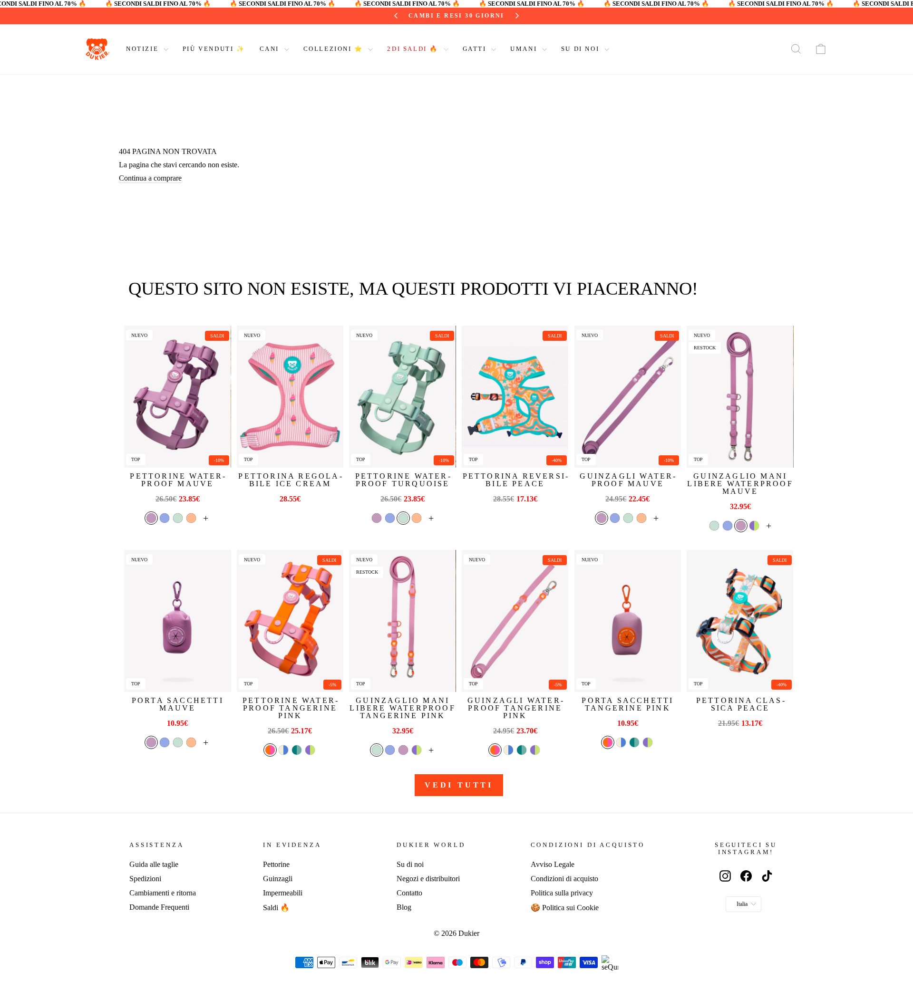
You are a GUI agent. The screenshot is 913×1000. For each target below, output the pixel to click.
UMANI (525, 48)
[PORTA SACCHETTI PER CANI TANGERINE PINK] (627, 621)
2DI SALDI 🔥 (414, 48)
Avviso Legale (552, 864)
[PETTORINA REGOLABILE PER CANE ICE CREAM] (290, 397)
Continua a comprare (150, 178)
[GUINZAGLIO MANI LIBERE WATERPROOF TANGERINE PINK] (402, 621)
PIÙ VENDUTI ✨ (214, 48)
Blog (404, 907)
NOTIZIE (143, 48)
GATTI (476, 48)
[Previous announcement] (396, 15)
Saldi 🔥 (276, 908)
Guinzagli (277, 879)
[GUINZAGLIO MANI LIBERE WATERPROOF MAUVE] (740, 397)
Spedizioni (145, 879)
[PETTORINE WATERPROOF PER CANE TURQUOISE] (402, 397)
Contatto (409, 893)
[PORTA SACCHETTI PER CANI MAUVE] (177, 621)
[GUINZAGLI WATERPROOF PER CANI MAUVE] (627, 397)
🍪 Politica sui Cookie (565, 908)
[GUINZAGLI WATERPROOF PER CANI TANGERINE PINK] (515, 621)
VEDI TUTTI (459, 785)
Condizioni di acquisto (564, 879)
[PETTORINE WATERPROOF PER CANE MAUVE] (177, 397)
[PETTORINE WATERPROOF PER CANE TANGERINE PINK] (290, 621)
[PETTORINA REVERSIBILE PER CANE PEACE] (515, 397)
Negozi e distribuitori (428, 879)
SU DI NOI (581, 48)
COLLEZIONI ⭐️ (334, 48)
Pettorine (276, 864)
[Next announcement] (517, 15)
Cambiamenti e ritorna (162, 893)
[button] (151, 518)
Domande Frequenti (159, 907)
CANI (271, 48)
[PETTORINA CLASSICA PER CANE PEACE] (740, 621)
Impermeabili (282, 893)
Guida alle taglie (153, 864)
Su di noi (410, 864)
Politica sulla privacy (562, 893)
